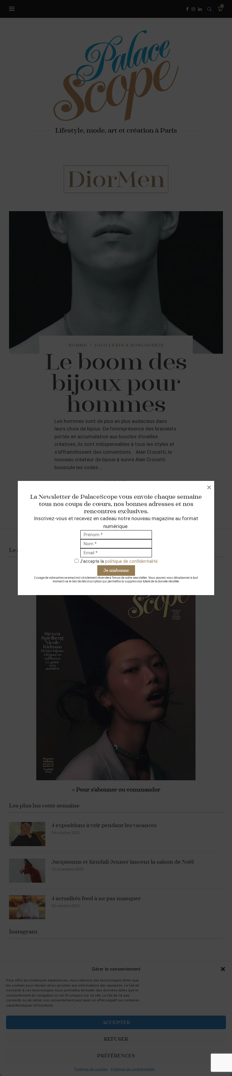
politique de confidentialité (131, 561)
